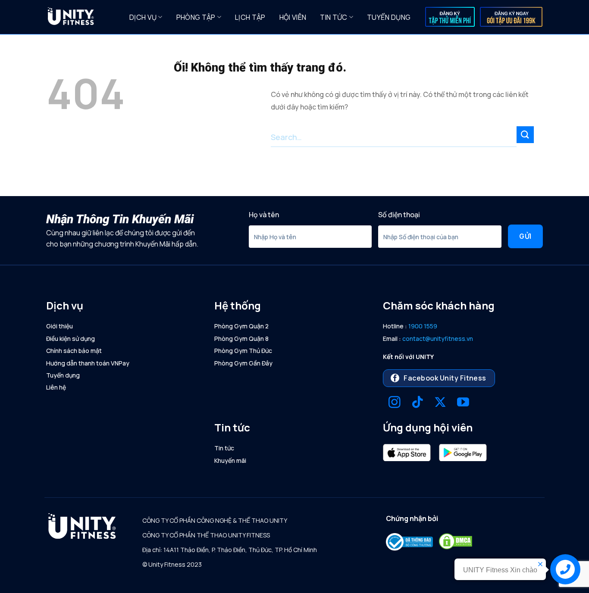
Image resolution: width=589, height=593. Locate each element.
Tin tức (333, 17)
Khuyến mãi (230, 460)
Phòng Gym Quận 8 (241, 338)
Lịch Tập (250, 17)
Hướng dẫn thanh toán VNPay (87, 363)
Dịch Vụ (143, 17)
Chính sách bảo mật (74, 350)
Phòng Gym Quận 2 (241, 326)
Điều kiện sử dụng (70, 338)
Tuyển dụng (388, 17)
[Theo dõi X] (440, 403)
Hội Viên (293, 17)
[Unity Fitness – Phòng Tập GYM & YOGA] (81, 17)
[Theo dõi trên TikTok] (417, 403)
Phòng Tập (196, 17)
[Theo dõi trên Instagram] (394, 403)
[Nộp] (525, 134)
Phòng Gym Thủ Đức (243, 350)
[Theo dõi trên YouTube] (463, 403)
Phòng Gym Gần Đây (243, 363)
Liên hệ (56, 387)
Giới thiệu (59, 326)
